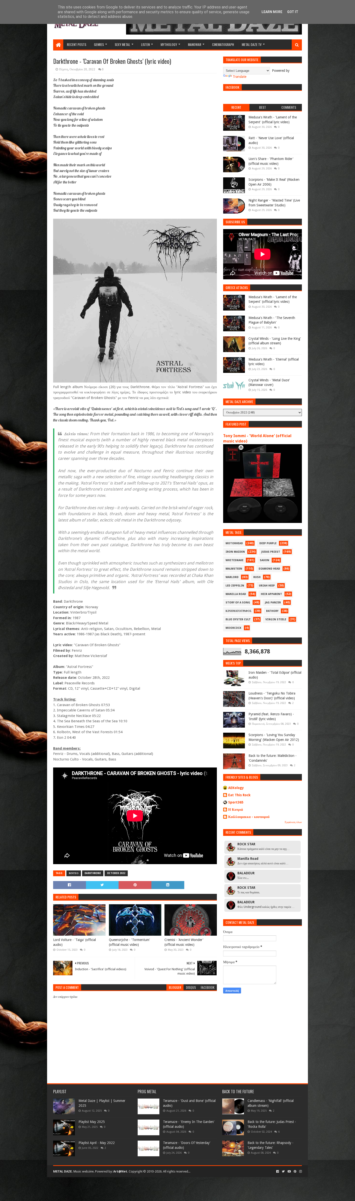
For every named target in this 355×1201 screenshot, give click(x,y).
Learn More (272, 12)
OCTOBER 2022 (116, 873)
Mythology (169, 44)
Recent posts (76, 44)
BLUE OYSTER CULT (238, 619)
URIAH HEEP (267, 585)
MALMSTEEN (234, 568)
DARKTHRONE (93, 873)
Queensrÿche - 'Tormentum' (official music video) (129, 942)
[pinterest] (295, 1171)
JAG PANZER (273, 602)
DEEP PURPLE (268, 543)
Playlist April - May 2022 (96, 1143)
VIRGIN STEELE (275, 619)
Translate (239, 77)
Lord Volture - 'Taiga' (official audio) (74, 942)
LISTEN (145, 44)
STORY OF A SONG (238, 602)
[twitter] (283, 1171)
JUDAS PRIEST (270, 551)
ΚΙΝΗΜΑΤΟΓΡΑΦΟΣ (238, 611)
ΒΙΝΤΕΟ (73, 873)
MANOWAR (194, 44)
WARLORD (232, 577)
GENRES (99, 44)
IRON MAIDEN (235, 551)
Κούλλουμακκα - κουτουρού (249, 817)
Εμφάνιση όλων (293, 822)
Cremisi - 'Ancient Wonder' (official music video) (183, 942)
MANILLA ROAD (236, 594)
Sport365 (235, 802)
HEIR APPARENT (271, 594)
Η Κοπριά (235, 809)
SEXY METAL (122, 44)
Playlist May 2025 (91, 1122)
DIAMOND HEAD (269, 568)
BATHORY (272, 611)
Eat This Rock (239, 795)
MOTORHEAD (234, 543)
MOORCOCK (233, 627)
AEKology (236, 788)
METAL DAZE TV (252, 44)
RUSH (257, 577)
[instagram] (300, 1171)
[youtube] (289, 1171)
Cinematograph (223, 44)
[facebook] (277, 1171)
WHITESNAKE (234, 560)
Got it (292, 12)
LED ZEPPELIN (235, 585)
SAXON (264, 560)
